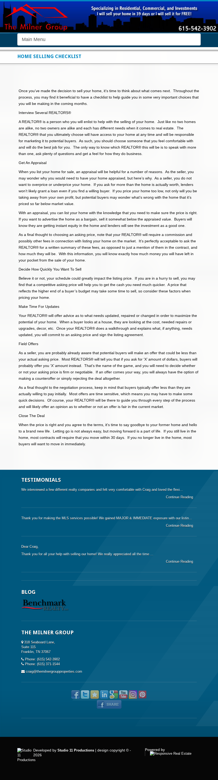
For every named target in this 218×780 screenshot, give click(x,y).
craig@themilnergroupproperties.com (54, 671)
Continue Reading (180, 497)
